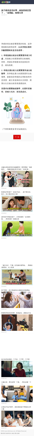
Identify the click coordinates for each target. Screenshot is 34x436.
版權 (18, 433)
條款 (13, 433)
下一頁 (17, 137)
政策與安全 (9, 433)
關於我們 (3, 433)
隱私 (16, 433)
